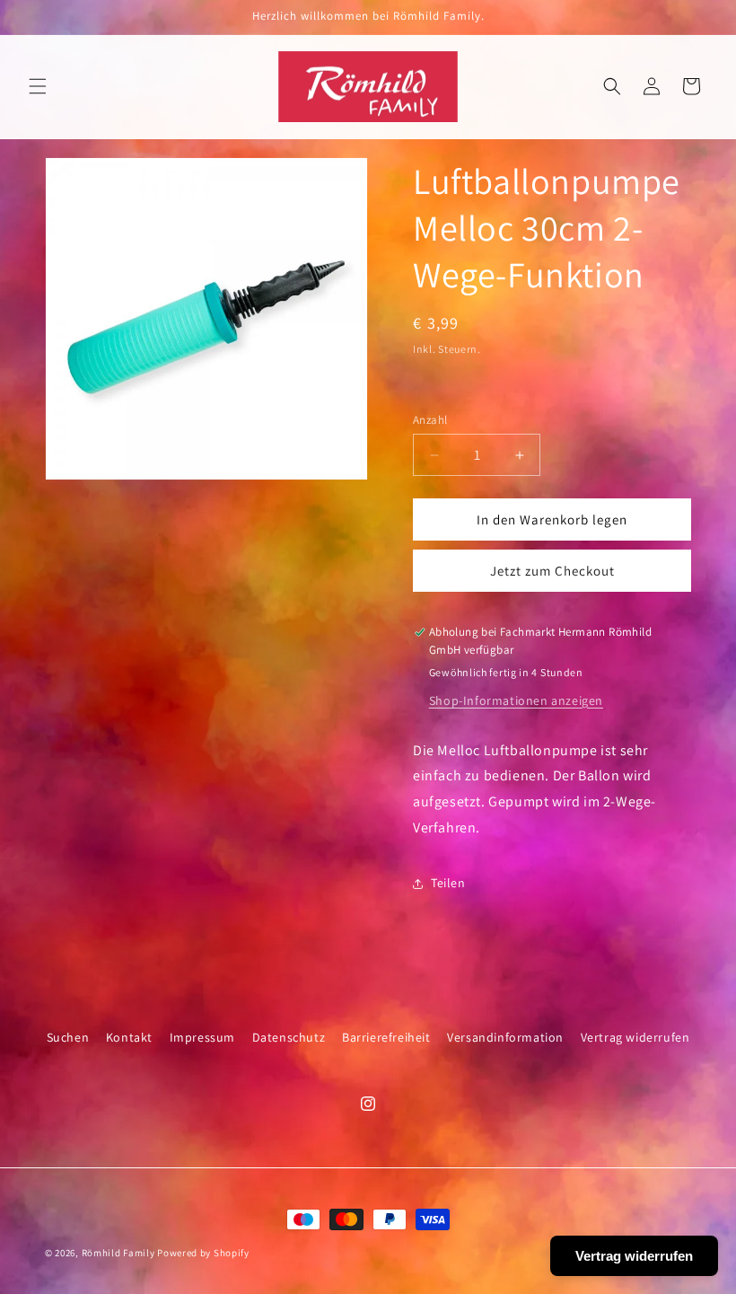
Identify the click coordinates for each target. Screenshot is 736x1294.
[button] (37, 86)
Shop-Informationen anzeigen (516, 700)
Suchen (68, 1037)
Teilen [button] (448, 883)
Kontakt (129, 1037)
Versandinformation (505, 1037)
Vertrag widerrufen (635, 1037)
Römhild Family (118, 1252)
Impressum (202, 1037)
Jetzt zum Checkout (552, 570)
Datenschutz (289, 1037)
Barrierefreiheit (386, 1037)
